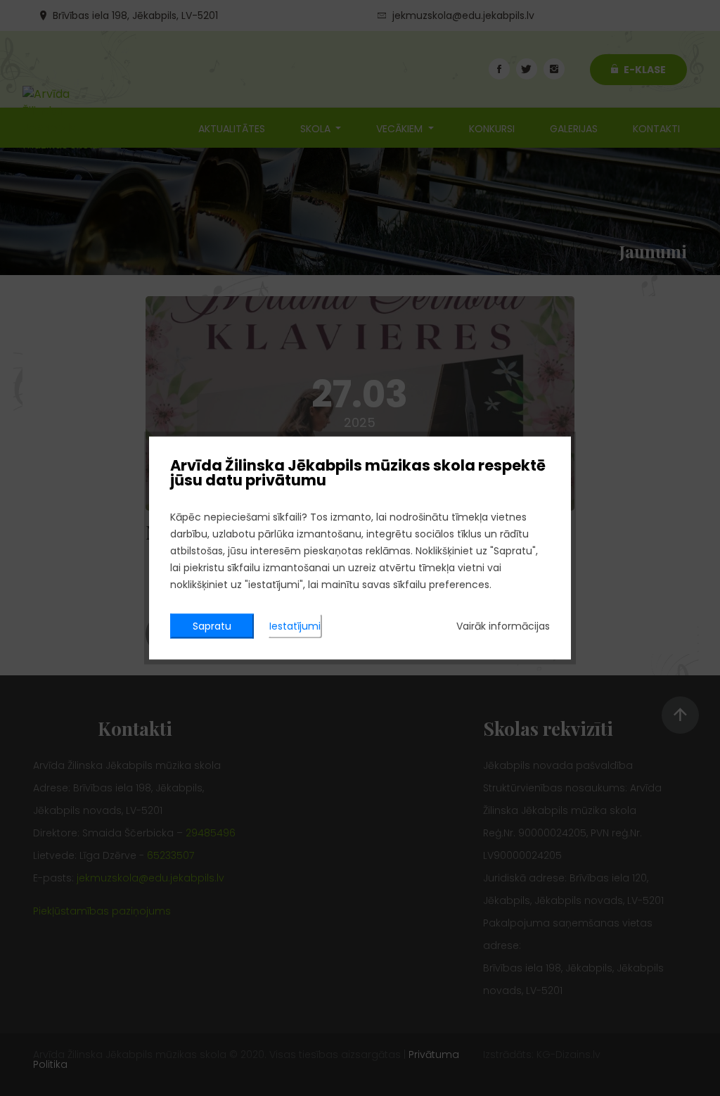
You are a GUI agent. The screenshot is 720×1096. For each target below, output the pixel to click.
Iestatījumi (295, 626)
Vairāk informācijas (503, 626)
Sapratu (212, 626)
